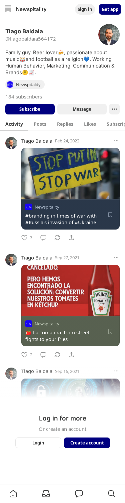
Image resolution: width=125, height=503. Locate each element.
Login (38, 443)
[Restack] (57, 237)
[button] (13, 493)
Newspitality (47, 207)
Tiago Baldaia (36, 140)
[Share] (71, 237)
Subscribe (29, 109)
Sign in (85, 9)
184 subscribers (23, 96)
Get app (110, 9)
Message (81, 109)
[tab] (14, 123)
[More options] (116, 140)
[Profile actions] (114, 109)
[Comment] (43, 237)
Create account (87, 443)
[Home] (8, 9)
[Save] (110, 214)
